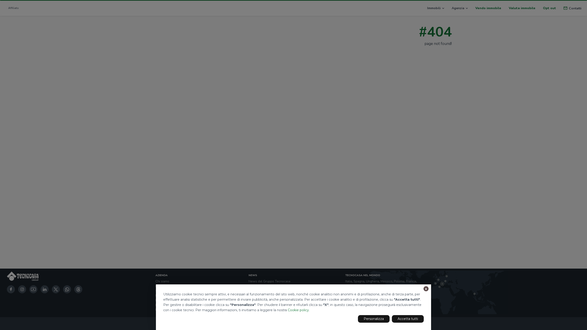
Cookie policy (298, 310)
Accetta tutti (408, 319)
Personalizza (374, 319)
